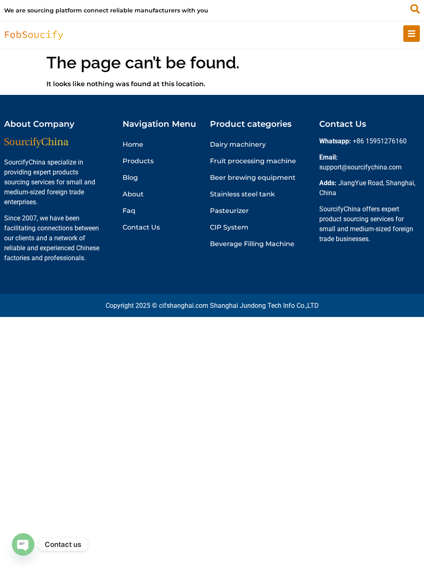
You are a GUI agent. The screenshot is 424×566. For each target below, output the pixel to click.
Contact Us (141, 227)
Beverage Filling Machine (252, 244)
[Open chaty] (23, 544)
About (133, 194)
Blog (130, 177)
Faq (129, 211)
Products (138, 161)
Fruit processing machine (253, 161)
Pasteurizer (229, 211)
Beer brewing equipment (253, 177)
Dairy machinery (238, 144)
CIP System (229, 227)
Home (133, 144)
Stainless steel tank (242, 194)
